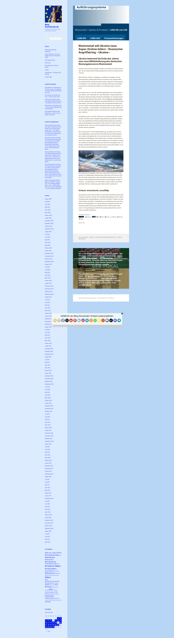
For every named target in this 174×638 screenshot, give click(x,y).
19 (51, 624)
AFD (51, 589)
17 (46, 624)
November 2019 (49, 408)
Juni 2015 (47, 536)
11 (48, 622)
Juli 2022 (47, 329)
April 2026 (47, 209)
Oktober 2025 (48, 226)
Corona (47, 594)
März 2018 (47, 457)
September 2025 (49, 229)
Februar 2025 (48, 248)
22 (58, 624)
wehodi (92, 237)
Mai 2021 (47, 362)
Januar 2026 (48, 218)
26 (51, 627)
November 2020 (49, 378)
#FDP (58, 563)
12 (51, 622)
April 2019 (47, 422)
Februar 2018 (48, 460)
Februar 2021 (48, 370)
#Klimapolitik (56, 571)
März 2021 (47, 367)
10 (46, 622)
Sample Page (48, 77)
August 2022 (48, 327)
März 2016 (47, 512)
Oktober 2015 (48, 525)
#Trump (48, 587)
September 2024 (49, 261)
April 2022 (47, 337)
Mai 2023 (47, 305)
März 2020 (48, 397)
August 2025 (48, 231)
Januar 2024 (48, 283)
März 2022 (48, 340)
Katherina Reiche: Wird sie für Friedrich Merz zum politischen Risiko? (53, 133)
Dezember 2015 (49, 520)
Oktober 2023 (48, 291)
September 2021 (49, 354)
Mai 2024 (47, 272)
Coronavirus (52, 594)
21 (55, 624)
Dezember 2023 (49, 286)
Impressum (48, 62)
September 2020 (49, 384)
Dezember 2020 (49, 376)
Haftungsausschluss (50, 60)
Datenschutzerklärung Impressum (87, 298)
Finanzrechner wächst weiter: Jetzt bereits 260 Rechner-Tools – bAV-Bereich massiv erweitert (53, 101)
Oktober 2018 (48, 438)
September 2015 (49, 528)
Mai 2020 (47, 392)
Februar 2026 (48, 215)
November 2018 (49, 435)
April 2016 (47, 509)
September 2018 (49, 441)
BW (53, 592)
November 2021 (49, 351)
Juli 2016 (47, 501)
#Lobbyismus (57, 573)
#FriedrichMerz (51, 569)
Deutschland (49, 596)
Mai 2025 (47, 239)
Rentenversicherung (55, 600)
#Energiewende (50, 562)
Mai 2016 (47, 506)
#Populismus (51, 584)
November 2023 (49, 288)
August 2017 (48, 476)
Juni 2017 (47, 482)
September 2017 (49, 474)
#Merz (48, 577)
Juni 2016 (47, 504)
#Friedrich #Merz (53, 566)
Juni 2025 (47, 237)
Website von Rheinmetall (114, 99)
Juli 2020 (47, 386)
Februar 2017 (48, 493)
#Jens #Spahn (49, 571)
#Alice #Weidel (53, 553)
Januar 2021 (48, 373)
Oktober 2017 (48, 471)
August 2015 (48, 531)
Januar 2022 (48, 346)
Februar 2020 (48, 400)
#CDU (59, 553)
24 (46, 627)
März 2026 (48, 212)
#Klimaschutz (50, 573)
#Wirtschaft (56, 587)
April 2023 (47, 308)
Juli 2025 (47, 234)
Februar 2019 (48, 427)
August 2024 (48, 264)
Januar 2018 (48, 463)
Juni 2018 (47, 449)
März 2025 (48, 245)
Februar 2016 (48, 514)
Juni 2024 (47, 269)
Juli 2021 (47, 359)
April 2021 (47, 365)
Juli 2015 (47, 534)
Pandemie (46, 600)
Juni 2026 (47, 204)
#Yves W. (46, 590)
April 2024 (47, 275)
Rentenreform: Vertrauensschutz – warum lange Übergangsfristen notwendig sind (53, 107)
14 (55, 622)
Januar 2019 (48, 430)
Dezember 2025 (49, 220)
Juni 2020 (47, 389)
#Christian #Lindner (52, 555)
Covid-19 (57, 594)
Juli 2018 (47, 446)
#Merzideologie (48, 583)
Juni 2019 (47, 416)
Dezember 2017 (49, 465)
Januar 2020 (48, 403)
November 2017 (49, 468)
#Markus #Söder (48, 575)
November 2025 (49, 223)
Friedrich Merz (49, 598)
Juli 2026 (47, 201)
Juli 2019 (47, 414)
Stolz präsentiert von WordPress (105, 298)
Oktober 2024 (48, 259)
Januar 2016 (48, 517)
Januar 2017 (48, 495)
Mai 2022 (47, 335)
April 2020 (47, 395)
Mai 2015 (47, 539)
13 (53, 622)
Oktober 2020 (48, 381)
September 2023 (49, 294)
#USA (53, 587)
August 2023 (48, 297)
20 (53, 624)
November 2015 (49, 523)
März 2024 (48, 278)
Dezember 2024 (49, 253)
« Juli (48, 631)
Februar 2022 (48, 343)
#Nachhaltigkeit (55, 583)
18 (48, 624)
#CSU (61, 555)
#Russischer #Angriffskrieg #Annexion (106, 237)
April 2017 (47, 487)
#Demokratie (50, 557)
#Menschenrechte (55, 575)
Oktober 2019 (48, 411)
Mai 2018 (47, 452)
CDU (56, 592)
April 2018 (47, 455)
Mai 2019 (47, 419)
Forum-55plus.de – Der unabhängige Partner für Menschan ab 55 (52, 55)
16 (60, 622)
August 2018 (48, 444)
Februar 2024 (48, 280)
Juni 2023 (47, 302)
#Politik (47, 584)
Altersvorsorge (49, 592)
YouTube (48, 602)
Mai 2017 (47, 485)
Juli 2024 (47, 267)
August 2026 (48, 199)
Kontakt (47, 70)
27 (53, 627)
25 (48, 627)
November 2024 (49, 256)
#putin (56, 584)
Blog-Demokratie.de (52, 25)
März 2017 (47, 490)
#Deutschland (49, 559)
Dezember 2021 (49, 348)
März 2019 (47, 425)
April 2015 (47, 542)
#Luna (120, 237)
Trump (60, 600)
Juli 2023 (47, 299)
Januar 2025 (48, 250)
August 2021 (48, 357)
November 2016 (49, 498)
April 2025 (47, 242)
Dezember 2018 (49, 433)
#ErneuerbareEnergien (51, 563)
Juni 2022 (47, 332)
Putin (50, 600)
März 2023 (48, 310)
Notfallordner (56, 598)
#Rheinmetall (82, 239)
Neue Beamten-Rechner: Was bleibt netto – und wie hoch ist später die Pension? (53, 113)
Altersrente (55, 590)
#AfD (46, 553)
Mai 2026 (47, 207)
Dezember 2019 (49, 406)
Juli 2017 (47, 479)
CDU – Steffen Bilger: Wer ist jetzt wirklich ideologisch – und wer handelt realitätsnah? (53, 186)
